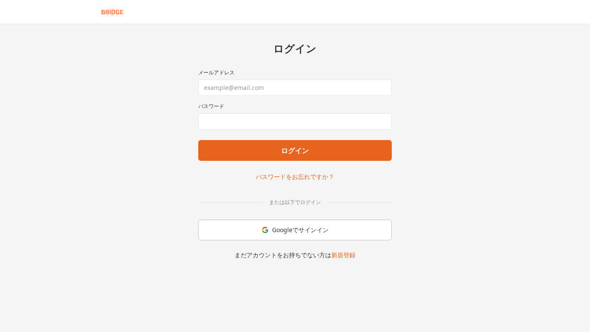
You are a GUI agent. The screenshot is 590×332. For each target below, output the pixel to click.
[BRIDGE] (112, 12)
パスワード (211, 106)
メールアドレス (216, 72)
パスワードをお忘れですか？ (295, 176)
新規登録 (343, 255)
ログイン (295, 150)
